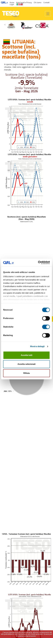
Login (12, 4)
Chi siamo (37, 2)
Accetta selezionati (26, 364)
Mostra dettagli (37, 346)
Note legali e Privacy (24, 2)
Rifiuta (26, 373)
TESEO (10, 13)
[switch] (46, 318)
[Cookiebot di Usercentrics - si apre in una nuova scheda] (38, 262)
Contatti (46, 2)
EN (21, 4)
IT (18, 4)
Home (12, 2)
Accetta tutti (26, 355)
